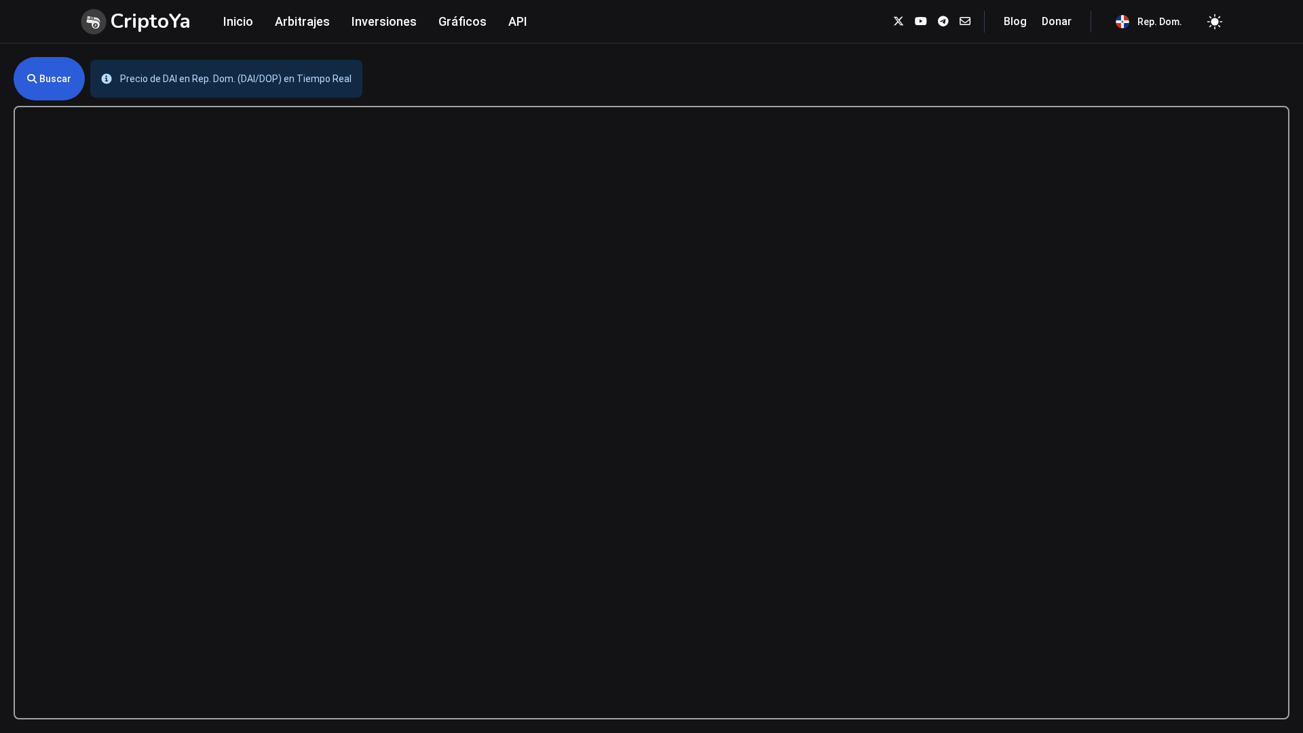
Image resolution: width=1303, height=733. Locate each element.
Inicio (238, 21)
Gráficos (462, 21)
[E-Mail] (965, 21)
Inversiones (384, 21)
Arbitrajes (302, 21)
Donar (1057, 21)
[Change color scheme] (1215, 22)
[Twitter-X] (898, 21)
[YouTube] (921, 21)
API (517, 21)
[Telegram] (943, 21)
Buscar (55, 78)
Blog (1015, 21)
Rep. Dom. (1159, 21)
